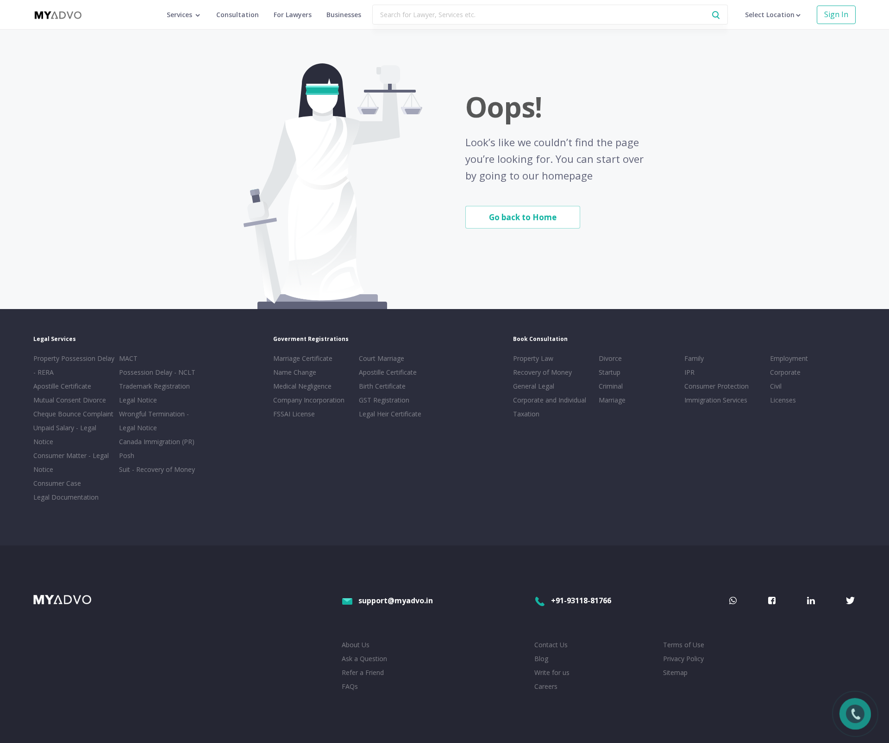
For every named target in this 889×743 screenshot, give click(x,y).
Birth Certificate (382, 386)
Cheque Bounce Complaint (73, 413)
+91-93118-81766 (581, 600)
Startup (609, 372)
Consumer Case (57, 483)
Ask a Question (364, 658)
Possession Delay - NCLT (157, 372)
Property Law (533, 358)
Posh (126, 455)
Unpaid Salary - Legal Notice (64, 434)
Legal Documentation (66, 497)
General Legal (533, 386)
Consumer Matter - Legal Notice (71, 462)
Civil (776, 386)
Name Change (294, 372)
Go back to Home (523, 217)
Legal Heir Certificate (390, 413)
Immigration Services (715, 400)
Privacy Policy (683, 658)
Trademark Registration (154, 386)
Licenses (783, 400)
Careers (545, 686)
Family (694, 358)
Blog (541, 658)
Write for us (552, 672)
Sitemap (675, 672)
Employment (789, 358)
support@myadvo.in (395, 600)
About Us (355, 644)
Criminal (611, 386)
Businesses (343, 14)
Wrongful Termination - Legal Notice (154, 420)
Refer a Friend (363, 672)
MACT (128, 358)
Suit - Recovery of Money (157, 469)
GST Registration (384, 400)
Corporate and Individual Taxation (549, 407)
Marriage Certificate (302, 358)
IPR (689, 372)
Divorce (610, 358)
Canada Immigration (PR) (156, 441)
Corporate (785, 372)
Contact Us (551, 644)
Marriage (612, 400)
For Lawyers (293, 14)
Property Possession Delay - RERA (73, 365)
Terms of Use (683, 644)
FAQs (350, 686)
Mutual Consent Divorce (69, 400)
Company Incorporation (308, 400)
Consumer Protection (716, 386)
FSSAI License (294, 413)
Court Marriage (381, 358)
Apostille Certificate (62, 386)
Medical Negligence (302, 386)
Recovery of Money (542, 372)
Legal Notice (138, 400)
